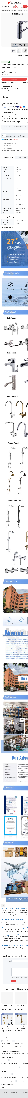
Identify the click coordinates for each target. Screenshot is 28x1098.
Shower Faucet (18, 1046)
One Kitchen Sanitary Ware (8, 1081)
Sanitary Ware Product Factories (20, 1074)
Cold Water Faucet (5, 1043)
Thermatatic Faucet (19, 1043)
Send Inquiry (14, 79)
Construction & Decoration (10, 10)
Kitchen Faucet (4, 1046)
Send (14, 981)
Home (2, 10)
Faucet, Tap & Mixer (21, 10)
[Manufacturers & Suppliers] (14, 2)
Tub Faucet (5, 1060)
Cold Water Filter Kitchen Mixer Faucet (11, 1063)
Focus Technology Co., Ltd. (18, 1092)
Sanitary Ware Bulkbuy (8, 1084)
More (2, 1087)
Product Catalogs (22, 1040)
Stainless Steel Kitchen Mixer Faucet (11, 1067)
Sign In (3, 150)
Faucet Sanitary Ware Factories (10, 1077)
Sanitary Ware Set (6, 1074)
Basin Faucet (13, 1060)
